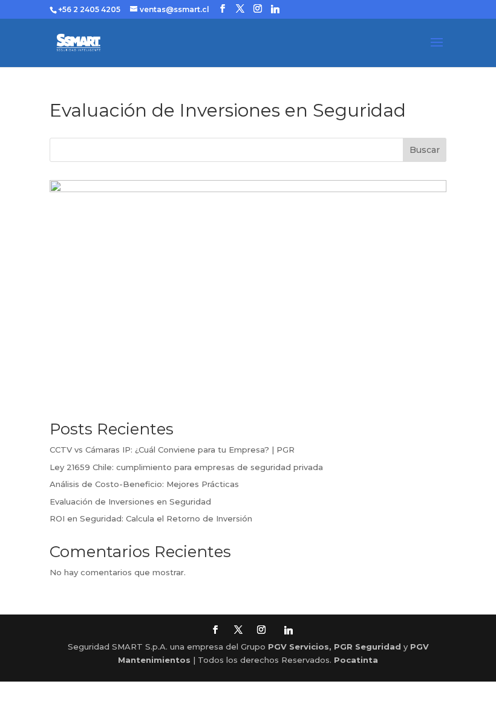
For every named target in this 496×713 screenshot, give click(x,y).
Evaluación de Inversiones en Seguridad (130, 501)
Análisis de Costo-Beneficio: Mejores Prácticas (144, 484)
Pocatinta (356, 660)
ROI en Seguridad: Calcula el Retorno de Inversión (151, 518)
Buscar (425, 149)
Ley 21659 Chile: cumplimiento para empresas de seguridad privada (186, 467)
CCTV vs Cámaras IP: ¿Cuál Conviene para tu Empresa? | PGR (172, 449)
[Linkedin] (275, 9)
